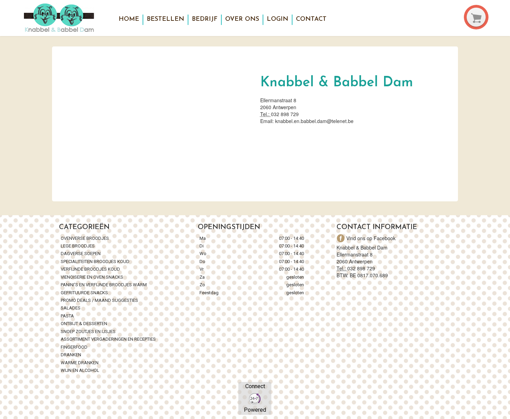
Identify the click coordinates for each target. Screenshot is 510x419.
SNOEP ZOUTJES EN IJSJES (88, 331)
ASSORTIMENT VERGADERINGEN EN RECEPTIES (108, 339)
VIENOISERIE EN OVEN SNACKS (92, 277)
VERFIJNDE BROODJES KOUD (90, 269)
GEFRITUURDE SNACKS (84, 292)
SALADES (70, 308)
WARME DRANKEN (80, 362)
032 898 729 (285, 114)
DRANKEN (71, 354)
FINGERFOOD (74, 347)
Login (277, 19)
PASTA (67, 315)
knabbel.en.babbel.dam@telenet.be (314, 120)
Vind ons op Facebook (371, 238)
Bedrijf (205, 19)
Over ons (242, 19)
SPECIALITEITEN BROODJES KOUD (95, 261)
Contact (311, 19)
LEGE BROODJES (78, 245)
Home (129, 19)
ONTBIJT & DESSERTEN (84, 323)
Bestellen (165, 19)
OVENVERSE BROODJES (85, 238)
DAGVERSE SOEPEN (81, 253)
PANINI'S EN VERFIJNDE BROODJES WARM (104, 284)
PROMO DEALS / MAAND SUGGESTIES (99, 300)
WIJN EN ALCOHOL (80, 370)
